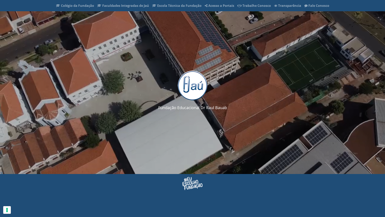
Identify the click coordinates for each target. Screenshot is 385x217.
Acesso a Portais (221, 5)
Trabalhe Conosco (256, 5)
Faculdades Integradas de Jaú (125, 5)
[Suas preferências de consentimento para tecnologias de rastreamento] (7, 210)
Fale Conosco (318, 5)
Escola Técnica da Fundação (179, 5)
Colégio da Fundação (78, 5)
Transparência (289, 5)
